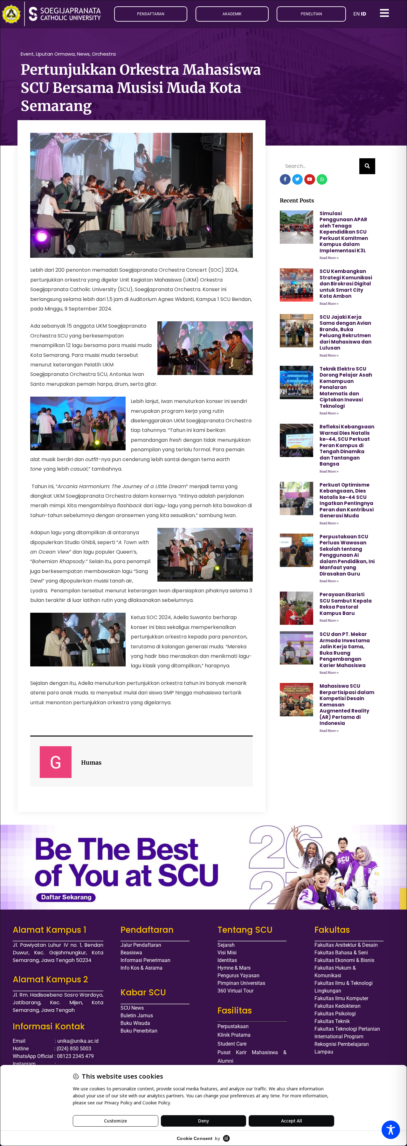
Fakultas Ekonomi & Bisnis (344, 960)
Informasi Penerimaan (145, 960)
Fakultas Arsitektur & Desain (346, 945)
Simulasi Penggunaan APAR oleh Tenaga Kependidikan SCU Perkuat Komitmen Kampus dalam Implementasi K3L (344, 232)
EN (356, 13)
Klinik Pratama (234, 1035)
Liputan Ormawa (55, 54)
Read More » (329, 258)
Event (27, 54)
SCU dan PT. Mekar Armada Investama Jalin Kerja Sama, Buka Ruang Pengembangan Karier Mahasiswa (345, 650)
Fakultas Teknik (332, 1021)
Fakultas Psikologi (335, 1014)
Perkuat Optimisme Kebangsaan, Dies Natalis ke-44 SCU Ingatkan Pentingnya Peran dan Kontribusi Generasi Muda (347, 500)
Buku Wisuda (135, 1023)
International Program (338, 1036)
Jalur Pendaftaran (141, 945)
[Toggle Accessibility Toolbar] (391, 1130)
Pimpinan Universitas (241, 983)
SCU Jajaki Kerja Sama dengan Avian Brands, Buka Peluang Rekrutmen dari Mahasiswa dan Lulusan (345, 332)
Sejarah (226, 945)
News (83, 54)
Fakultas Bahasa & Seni (341, 953)
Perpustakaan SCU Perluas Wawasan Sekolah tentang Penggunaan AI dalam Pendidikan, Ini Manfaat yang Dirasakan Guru (347, 555)
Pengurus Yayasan (238, 975)
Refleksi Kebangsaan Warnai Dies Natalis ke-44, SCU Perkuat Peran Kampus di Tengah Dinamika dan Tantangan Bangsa (347, 445)
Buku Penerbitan (139, 1031)
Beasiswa (131, 953)
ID (363, 13)
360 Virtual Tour (235, 991)
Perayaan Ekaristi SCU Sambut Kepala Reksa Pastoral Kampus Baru (346, 604)
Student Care (231, 1044)
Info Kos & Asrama (141, 968)
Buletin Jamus (137, 1016)
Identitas (227, 960)
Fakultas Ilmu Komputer (341, 998)
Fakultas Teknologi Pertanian (347, 1029)
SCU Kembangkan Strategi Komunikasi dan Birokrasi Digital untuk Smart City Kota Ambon (346, 283)
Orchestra (104, 54)
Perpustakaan (233, 1026)
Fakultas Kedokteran (337, 1006)
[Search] (367, 166)
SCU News (132, 1008)
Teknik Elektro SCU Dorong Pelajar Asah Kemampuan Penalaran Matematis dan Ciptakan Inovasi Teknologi (346, 387)
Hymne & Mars (234, 968)
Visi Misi (227, 953)
